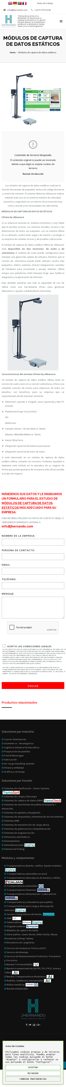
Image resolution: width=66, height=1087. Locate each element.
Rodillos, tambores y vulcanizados (24, 980)
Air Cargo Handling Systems (19, 763)
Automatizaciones (14, 844)
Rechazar (33, 1073)
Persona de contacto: (18, 550)
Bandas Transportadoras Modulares (26, 976)
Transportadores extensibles (22, 885)
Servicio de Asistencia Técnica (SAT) (26, 948)
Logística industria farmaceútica (21, 747)
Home (13, 52)
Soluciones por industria (18, 731)
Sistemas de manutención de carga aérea (26, 824)
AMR (9, 918)
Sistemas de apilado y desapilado (22, 812)
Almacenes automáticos (17, 836)
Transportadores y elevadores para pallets (29, 902)
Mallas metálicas (15, 984)
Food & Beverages (14, 755)
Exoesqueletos (12, 840)
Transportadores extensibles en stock (26, 873)
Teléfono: (9, 579)
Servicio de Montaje (17, 952)
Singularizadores (15, 926)
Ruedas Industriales (17, 988)
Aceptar (33, 1067)
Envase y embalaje (14, 767)
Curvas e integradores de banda (24, 914)
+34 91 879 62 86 (42, 10)
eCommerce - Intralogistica (19, 743)
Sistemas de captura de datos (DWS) (23, 800)
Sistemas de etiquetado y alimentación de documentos (33, 816)
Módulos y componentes (18, 858)
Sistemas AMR (11, 820)
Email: (6, 564)
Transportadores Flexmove (21, 889)
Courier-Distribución (15, 739)
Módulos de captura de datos (22, 930)
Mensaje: (8, 593)
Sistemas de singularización (19, 832)
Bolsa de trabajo (45, 3)
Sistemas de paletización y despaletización (27, 828)
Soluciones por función (17, 780)
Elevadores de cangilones (20, 942)
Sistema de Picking (14, 848)
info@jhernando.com (17, 10)
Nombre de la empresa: (18, 535)
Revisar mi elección (33, 173)
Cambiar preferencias (33, 1079)
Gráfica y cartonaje (14, 771)
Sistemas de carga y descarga (20, 796)
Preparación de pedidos (17, 751)
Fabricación (10, 759)
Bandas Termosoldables (19, 964)
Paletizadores (14, 922)
